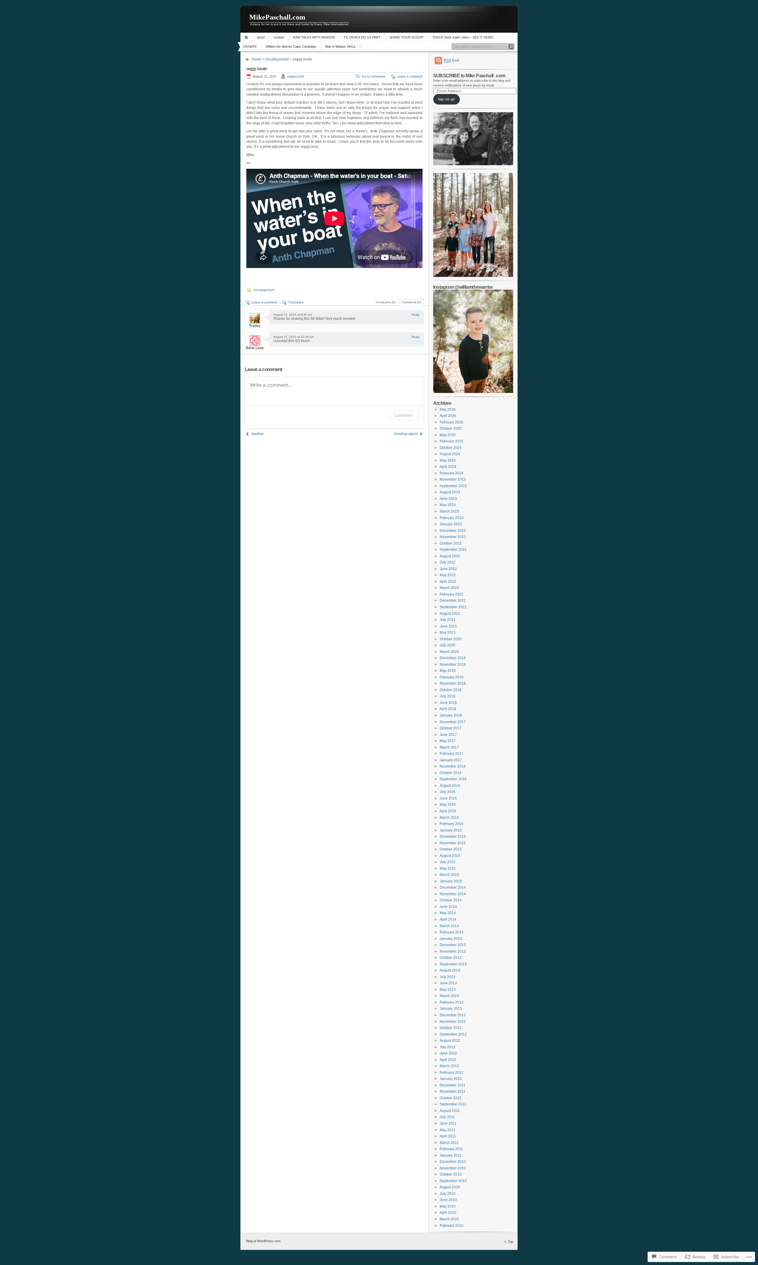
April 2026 (448, 416)
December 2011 (452, 1085)
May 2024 (448, 460)
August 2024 (450, 454)
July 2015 (447, 862)
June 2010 (448, 1200)
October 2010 (451, 1174)
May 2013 (448, 990)
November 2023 (453, 479)
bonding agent (405, 434)
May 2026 (448, 409)
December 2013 (453, 945)
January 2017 (451, 760)
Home (247, 37)
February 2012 (451, 1072)
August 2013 (450, 970)
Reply (416, 314)
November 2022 (453, 537)
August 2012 (450, 1040)
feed (451, 60)
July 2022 (447, 562)
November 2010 (453, 1168)
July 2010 (447, 1194)
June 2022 (448, 569)
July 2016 (447, 792)
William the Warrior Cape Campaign (291, 46)
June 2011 (448, 1123)
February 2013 (451, 1002)
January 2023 (451, 524)
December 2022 (453, 531)
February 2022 (451, 594)
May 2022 (448, 575)
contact (279, 37)
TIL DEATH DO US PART (362, 37)
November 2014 (453, 894)
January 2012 (451, 1079)
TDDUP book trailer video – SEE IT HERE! (462, 37)
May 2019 (448, 671)
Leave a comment (410, 76)
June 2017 (448, 735)
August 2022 (450, 556)
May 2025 (448, 435)
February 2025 (451, 441)
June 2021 (448, 626)
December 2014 (453, 887)
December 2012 (453, 1015)
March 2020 (449, 652)
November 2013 (453, 951)
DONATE (250, 46)
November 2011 (452, 1091)
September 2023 (453, 486)
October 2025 (451, 428)
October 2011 (450, 1098)
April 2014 (448, 919)
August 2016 (450, 786)
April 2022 (448, 581)
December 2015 (453, 836)
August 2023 (450, 492)
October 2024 (451, 448)
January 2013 (451, 1008)
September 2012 (453, 1034)
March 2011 (449, 1143)
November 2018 (453, 683)
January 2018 (451, 715)
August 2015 (450, 856)
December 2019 (453, 658)
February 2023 (451, 518)
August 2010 (450, 1187)
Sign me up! (446, 99)
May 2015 (448, 868)
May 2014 (448, 913)
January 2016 (451, 830)
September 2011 (453, 1104)
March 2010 (449, 1219)
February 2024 (451, 473)
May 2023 (448, 505)
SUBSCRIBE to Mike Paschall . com (469, 75)
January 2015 (451, 881)
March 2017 (449, 747)
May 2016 (448, 804)
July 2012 (447, 1047)
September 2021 (453, 607)
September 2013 (453, 964)
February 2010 (451, 1226)
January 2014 (451, 939)
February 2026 (451, 422)
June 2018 (448, 703)
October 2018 (451, 690)
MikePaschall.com (277, 17)
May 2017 (448, 741)
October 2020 (451, 639)
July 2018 (447, 696)
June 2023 (448, 499)
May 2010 (448, 1206)
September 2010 (453, 1181)
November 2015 (453, 843)
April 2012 (448, 1060)
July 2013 (447, 977)
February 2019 (451, 677)
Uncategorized (277, 59)
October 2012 (451, 1028)
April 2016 (448, 811)
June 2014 (448, 907)
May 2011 (447, 1130)
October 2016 (451, 773)
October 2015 (451, 849)
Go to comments (374, 76)
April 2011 (448, 1136)
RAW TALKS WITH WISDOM (314, 37)
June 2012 (448, 1053)
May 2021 (448, 632)
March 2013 (449, 996)
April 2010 (448, 1213)
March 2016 (449, 817)
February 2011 (451, 1149)
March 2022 (449, 588)
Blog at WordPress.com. (263, 1241)
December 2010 (453, 1162)
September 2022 (453, 550)
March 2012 (449, 1066)
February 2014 (451, 932)
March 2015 (449, 875)
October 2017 (451, 728)
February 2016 (451, 824)
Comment (403, 415)
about (261, 37)
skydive (257, 434)
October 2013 (451, 958)
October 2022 (451, 543)
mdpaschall (295, 76)
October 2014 (451, 900)
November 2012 (453, 1022)
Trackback (296, 302)
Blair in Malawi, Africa (340, 46)
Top (510, 1241)
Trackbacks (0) (385, 302)
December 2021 (453, 600)
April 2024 (448, 467)
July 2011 (447, 1117)
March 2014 (449, 926)
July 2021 (447, 620)
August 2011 (450, 1111)
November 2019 (453, 664)
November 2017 (453, 722)
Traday (255, 326)
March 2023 (449, 511)
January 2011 (451, 1155)
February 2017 (451, 754)
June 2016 (448, 798)
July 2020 (447, 645)
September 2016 (453, 779)
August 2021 (450, 613)
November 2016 (453, 766)
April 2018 (448, 709)
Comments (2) (411, 302)
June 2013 (448, 983)
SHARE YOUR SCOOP (406, 37)
